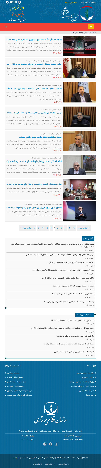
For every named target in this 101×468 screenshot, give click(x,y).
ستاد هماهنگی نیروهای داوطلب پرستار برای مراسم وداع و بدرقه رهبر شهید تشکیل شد (34, 185)
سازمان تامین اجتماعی (15, 386)
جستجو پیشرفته (71, 2)
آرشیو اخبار (82, 32)
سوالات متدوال (62, 464)
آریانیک (15, 457)
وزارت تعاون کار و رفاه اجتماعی (82, 386)
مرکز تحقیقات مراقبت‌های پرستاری (19, 390)
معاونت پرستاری (13, 372)
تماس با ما (36, 464)
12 (74, 228)
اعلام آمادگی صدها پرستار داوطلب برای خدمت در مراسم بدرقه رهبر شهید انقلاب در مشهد (34, 163)
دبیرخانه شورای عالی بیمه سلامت (19, 395)
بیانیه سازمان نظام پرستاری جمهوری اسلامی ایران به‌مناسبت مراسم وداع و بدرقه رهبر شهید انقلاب (34, 41)
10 (65, 228)
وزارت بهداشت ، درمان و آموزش (82, 381)
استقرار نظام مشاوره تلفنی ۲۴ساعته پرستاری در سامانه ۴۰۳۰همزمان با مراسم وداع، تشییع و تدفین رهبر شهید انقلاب (34, 90)
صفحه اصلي (92, 32)
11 (69, 228)
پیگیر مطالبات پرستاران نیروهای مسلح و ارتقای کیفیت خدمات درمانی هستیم (34, 114)
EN (19, 2)
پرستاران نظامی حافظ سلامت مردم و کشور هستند (40, 137)
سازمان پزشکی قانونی (15, 377)
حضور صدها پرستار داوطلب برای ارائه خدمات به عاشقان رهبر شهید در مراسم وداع (34, 65)
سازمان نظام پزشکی (86, 390)
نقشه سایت (48, 464)
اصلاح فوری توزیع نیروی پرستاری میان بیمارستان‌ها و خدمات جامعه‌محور (34, 209)
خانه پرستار (90, 395)
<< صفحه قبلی (25, 228)
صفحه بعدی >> (84, 228)
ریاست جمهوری (88, 377)
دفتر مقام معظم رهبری (85, 372)
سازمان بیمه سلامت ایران (16, 381)
